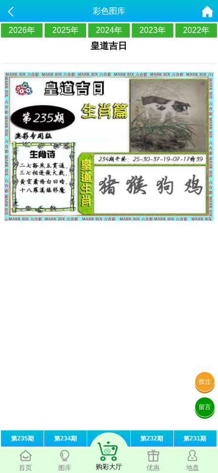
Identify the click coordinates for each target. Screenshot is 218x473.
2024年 (109, 30)
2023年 (152, 30)
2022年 (196, 30)
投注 (205, 381)
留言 (205, 407)
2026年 (22, 30)
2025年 (65, 30)
